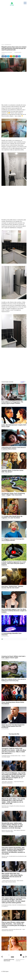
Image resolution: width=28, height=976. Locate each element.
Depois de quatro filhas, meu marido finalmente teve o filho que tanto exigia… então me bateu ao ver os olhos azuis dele (13, 801)
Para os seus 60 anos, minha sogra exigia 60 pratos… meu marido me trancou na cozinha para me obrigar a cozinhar (14, 924)
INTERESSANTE (17, 52)
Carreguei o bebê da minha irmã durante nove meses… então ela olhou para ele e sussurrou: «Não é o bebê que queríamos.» (14, 751)
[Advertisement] (14, 26)
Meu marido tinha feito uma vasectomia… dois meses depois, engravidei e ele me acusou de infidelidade (12, 876)
